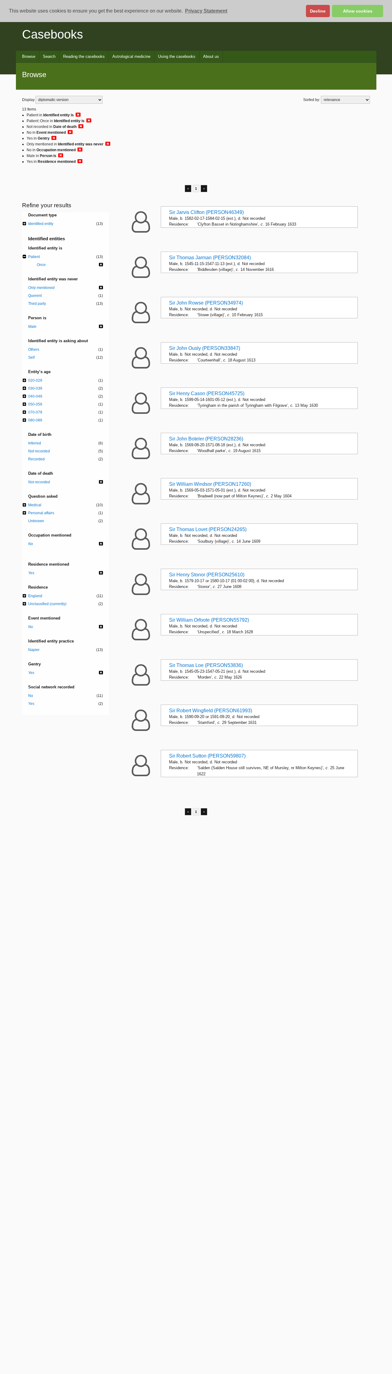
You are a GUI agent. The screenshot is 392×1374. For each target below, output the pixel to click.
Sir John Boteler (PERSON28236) (206, 438)
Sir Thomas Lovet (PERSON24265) (208, 529)
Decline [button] (318, 11)
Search (49, 56)
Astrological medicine (131, 56)
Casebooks (52, 34)
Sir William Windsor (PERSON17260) (210, 484)
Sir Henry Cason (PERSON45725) (206, 393)
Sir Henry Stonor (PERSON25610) (206, 574)
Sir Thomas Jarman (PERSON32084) (210, 257)
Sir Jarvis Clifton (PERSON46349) (206, 212)
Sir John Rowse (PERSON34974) (206, 302)
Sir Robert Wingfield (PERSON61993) (210, 710)
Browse (28, 56)
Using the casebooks (176, 56)
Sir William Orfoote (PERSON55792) (209, 620)
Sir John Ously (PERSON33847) (204, 348)
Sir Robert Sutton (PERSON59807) (207, 755)
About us (211, 56)
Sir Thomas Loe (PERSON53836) (206, 665)
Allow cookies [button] (357, 11)
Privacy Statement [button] (206, 10)
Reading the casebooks (84, 56)
